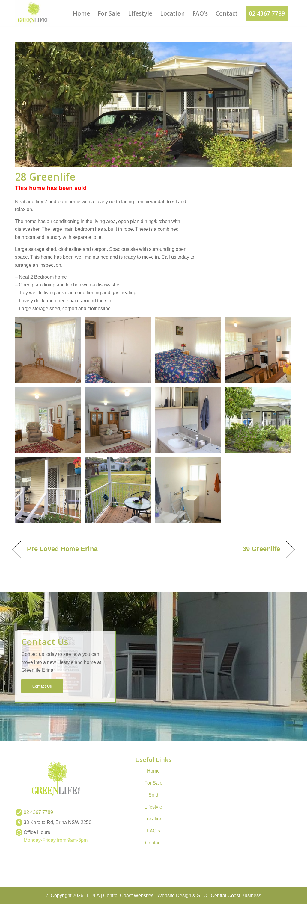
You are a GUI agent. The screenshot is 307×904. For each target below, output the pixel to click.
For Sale (153, 782)
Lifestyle (153, 806)
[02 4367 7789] (19, 812)
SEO (202, 895)
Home (153, 770)
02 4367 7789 (38, 812)
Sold (153, 794)
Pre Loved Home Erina (62, 549)
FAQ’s (153, 830)
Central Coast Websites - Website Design (147, 895)
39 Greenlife (261, 549)
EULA (93, 895)
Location (153, 818)
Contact (153, 842)
